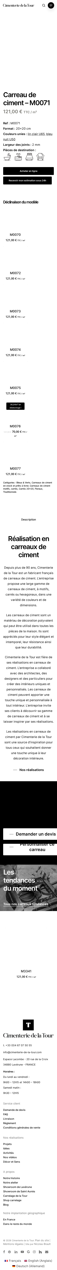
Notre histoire (11, 1178)
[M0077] (15, 454)
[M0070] (15, 220)
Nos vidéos (10, 1157)
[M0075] (15, 373)
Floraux (38, 488)
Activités (8, 1152)
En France (9, 1219)
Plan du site (42, 1240)
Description (28, 519)
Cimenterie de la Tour (18, 5)
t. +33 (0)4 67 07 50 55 (17, 1045)
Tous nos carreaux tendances (25, 904)
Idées (6, 1148)
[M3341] (26, 948)
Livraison (8, 1118)
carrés (14, 488)
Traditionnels (9, 492)
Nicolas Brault (42, 1244)
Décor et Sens (11, 1161)
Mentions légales (13, 1244)
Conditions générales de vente (21, 1127)
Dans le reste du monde (17, 1223)
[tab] (28, 520)
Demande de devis (14, 1109)
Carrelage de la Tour (15, 1195)
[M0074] (15, 335)
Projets (7, 1144)
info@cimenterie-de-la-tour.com (22, 1052)
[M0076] (15, 411)
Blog (6, 1204)
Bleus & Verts (23, 482)
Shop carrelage (12, 1200)
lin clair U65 (36, 134)
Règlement (9, 1123)
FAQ (5, 1114)
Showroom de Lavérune (17, 1187)
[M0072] (15, 258)
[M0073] (15, 297)
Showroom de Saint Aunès (19, 1191)
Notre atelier (10, 1182)
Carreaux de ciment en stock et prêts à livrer (27, 484)
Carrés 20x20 (26, 488)
